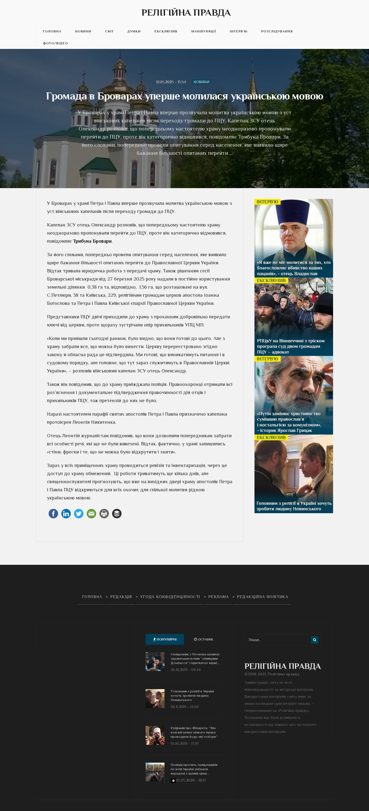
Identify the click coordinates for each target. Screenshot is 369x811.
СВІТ (109, 31)
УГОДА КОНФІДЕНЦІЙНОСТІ (170, 597)
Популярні (166, 639)
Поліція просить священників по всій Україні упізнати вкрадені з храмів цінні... (194, 769)
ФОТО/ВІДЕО (55, 43)
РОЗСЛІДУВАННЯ (277, 31)
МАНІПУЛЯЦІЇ (203, 31)
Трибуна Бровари (92, 241)
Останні (205, 639)
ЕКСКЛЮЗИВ (166, 31)
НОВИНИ (83, 31)
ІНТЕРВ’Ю (238, 31)
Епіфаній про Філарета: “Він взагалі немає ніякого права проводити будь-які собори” (194, 732)
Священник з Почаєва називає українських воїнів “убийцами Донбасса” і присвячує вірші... (195, 658)
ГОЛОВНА (52, 31)
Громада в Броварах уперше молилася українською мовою (184, 96)
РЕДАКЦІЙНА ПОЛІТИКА (263, 597)
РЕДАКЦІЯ (121, 597)
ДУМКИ (134, 31)
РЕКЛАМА (218, 597)
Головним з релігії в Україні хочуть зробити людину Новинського (192, 695)
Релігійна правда (186, 12)
